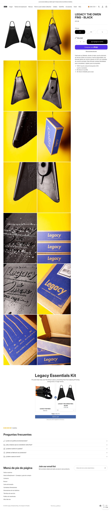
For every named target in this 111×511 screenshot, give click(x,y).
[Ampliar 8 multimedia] (54, 187)
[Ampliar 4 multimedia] (54, 85)
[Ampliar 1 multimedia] (20, 35)
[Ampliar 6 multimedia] (54, 136)
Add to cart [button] (55, 416)
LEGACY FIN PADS (45, 408)
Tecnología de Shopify (24, 505)
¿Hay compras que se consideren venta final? (19, 444)
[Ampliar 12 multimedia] (54, 289)
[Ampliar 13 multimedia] (20, 340)
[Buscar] (99, 7)
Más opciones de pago (91, 51)
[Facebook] (100, 506)
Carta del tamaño (8, 484)
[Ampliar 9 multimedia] (20, 238)
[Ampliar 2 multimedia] (54, 35)
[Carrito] (106, 7)
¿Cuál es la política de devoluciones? (16, 441)
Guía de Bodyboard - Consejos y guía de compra (17, 475)
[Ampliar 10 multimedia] (54, 238)
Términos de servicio (9, 493)
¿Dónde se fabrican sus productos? (16, 452)
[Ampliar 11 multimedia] (20, 289)
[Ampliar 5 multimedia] (20, 136)
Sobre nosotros (7, 472)
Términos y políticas (55, 505)
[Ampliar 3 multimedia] (20, 85)
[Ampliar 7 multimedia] (20, 187)
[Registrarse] (105, 468)
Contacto (6, 478)
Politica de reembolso (9, 496)
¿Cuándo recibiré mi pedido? (14, 448)
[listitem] (80, 7)
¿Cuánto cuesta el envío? (13, 456)
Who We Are (7, 499)
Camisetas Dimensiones (10, 487)
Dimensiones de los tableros (11, 490)
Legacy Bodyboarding (12, 505)
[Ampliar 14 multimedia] (54, 340)
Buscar (5, 481)
